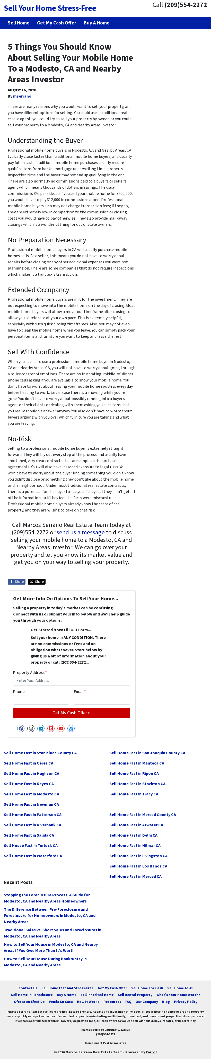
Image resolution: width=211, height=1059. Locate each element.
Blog (166, 1001)
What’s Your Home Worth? (178, 994)
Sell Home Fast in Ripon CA (134, 773)
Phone (19, 692)
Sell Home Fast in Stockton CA (137, 784)
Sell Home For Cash (147, 988)
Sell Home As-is (180, 988)
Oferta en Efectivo (29, 1001)
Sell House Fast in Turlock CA (31, 845)
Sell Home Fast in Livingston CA (138, 856)
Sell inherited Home (97, 994)
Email (80, 692)
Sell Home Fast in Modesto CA (31, 794)
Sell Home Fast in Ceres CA (28, 763)
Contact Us (28, 988)
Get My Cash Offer (112, 988)
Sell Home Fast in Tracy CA (133, 794)
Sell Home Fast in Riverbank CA (32, 825)
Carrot (151, 1052)
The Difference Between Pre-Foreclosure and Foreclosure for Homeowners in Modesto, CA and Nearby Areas (49, 916)
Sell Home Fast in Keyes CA (29, 784)
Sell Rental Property (135, 994)
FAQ (128, 1001)
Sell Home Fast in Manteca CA (136, 763)
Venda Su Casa (61, 1001)
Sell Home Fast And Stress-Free (67, 988)
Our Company (147, 1001)
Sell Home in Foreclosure (32, 994)
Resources (112, 1001)
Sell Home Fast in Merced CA (135, 876)
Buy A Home (66, 994)
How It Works (88, 1001)
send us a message (81, 532)
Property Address (30, 672)
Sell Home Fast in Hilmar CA (135, 845)
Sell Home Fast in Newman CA (31, 804)
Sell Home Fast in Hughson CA (31, 773)
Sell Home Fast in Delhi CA (133, 835)
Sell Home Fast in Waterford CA (33, 856)
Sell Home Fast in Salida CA (29, 835)
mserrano (22, 96)
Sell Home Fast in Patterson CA (32, 815)
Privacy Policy (185, 1001)
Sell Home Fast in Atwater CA (136, 825)
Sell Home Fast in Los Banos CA (138, 866)
